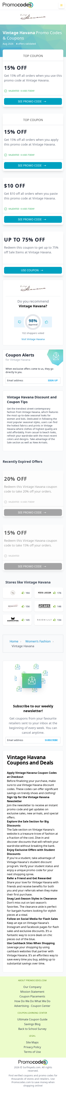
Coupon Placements (32, 996)
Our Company (32, 987)
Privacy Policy (32, 1047)
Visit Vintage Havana (33, 339)
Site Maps (32, 1042)
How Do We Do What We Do (32, 1001)
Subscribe (51, 740)
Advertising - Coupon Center (32, 1006)
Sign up (53, 380)
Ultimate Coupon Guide (32, 1019)
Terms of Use (32, 1052)
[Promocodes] (18, 5)
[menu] (61, 5)
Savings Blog (32, 1024)
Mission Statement (32, 992)
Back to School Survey (32, 1029)
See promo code (30, 101)
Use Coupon (30, 270)
